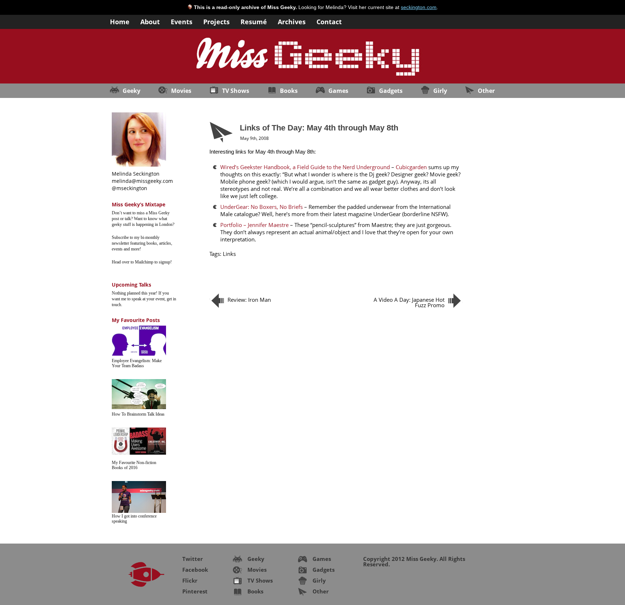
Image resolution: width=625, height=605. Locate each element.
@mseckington (129, 188)
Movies (181, 91)
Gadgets (391, 91)
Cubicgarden (411, 167)
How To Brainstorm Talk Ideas (138, 414)
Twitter (192, 558)
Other (486, 91)
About (150, 21)
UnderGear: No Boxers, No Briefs (261, 206)
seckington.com (419, 7)
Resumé (254, 21)
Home (119, 21)
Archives (292, 21)
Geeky (131, 91)
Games (338, 91)
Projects (216, 21)
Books (289, 91)
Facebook (195, 569)
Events (181, 21)
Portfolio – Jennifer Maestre (254, 224)
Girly (440, 91)
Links (229, 253)
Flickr (189, 580)
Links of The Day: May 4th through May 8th (319, 127)
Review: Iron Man (249, 299)
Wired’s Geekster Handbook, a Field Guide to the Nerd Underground (305, 167)
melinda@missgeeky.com (142, 180)
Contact (329, 21)
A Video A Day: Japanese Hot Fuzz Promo (409, 302)
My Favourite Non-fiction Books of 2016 (134, 465)
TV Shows (235, 91)
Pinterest (195, 591)
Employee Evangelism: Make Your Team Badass (137, 363)
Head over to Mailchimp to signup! (142, 262)
